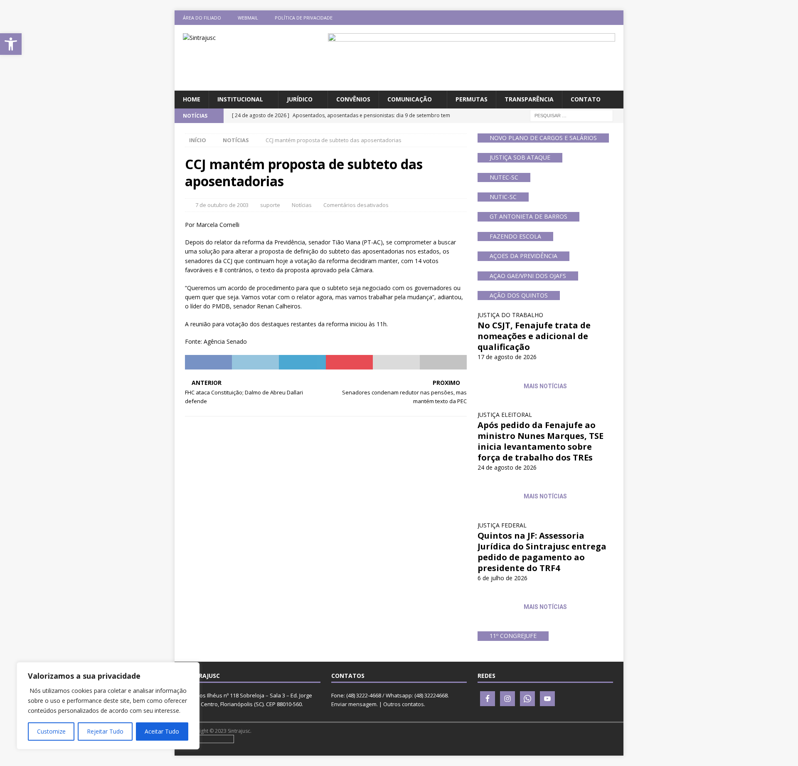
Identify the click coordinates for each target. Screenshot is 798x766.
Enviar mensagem (354, 704)
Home (191, 99)
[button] (11, 44)
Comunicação (409, 99)
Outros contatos (403, 704)
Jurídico (300, 99)
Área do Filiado (202, 18)
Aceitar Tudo (162, 731)
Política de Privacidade (303, 18)
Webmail (248, 18)
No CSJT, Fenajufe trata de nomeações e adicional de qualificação (534, 336)
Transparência (529, 99)
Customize (51, 731)
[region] (108, 705)
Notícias (302, 205)
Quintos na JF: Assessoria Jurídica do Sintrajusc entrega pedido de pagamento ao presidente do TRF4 (542, 552)
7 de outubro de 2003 (222, 205)
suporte (270, 205)
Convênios (353, 99)
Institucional (240, 99)
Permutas (472, 99)
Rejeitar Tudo (105, 731)
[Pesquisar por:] (571, 115)
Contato (586, 99)
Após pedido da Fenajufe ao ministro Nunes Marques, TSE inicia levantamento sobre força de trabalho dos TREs (540, 441)
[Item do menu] (567, 17)
